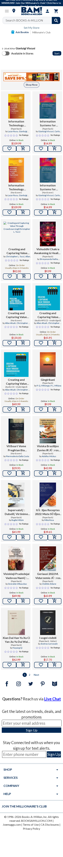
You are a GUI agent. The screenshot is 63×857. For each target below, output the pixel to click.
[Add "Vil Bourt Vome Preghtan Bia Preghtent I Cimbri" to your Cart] (23, 473)
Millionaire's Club (41, 32)
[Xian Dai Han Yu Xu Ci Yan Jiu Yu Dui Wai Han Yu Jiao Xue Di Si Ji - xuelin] (16, 622)
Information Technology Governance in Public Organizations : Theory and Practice (16, 123)
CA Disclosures (50, 824)
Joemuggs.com (12, 824)
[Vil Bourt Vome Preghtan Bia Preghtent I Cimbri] (16, 431)
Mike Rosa (49, 520)
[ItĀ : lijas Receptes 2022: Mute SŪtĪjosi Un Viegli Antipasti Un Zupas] (48, 495)
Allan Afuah (10, 323)
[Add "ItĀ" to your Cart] (54, 537)
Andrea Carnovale (49, 643)
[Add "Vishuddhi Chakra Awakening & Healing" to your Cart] (54, 276)
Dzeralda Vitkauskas (17, 583)
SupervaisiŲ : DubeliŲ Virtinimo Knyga (16, 512)
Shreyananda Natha (49, 259)
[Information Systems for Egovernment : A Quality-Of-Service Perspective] (48, 106)
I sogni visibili (47, 637)
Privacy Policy (31, 828)
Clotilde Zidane (49, 583)
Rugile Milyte (18, 520)
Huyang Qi (17, 647)
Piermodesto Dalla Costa (17, 456)
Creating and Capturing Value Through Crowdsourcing (16, 251)
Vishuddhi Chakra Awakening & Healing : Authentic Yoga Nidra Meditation (47, 251)
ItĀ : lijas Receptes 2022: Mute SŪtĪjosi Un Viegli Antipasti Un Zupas (48, 512)
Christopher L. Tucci (15, 256)
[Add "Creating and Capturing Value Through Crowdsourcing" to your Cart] (24, 276)
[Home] (31, 11)
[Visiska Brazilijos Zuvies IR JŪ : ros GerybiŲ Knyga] (48, 431)
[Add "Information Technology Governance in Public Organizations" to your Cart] (23, 149)
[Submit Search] (56, 20)
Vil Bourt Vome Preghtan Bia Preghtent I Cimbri (16, 448)
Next (36, 674)
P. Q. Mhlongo (43, 385)
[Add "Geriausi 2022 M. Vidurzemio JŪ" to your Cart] (54, 601)
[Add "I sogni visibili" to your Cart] (54, 665)
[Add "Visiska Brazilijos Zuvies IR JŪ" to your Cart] (54, 473)
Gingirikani (48, 379)
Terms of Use (31, 824)
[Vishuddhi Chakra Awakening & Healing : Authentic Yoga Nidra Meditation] (48, 234)
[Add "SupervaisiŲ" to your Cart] (23, 537)
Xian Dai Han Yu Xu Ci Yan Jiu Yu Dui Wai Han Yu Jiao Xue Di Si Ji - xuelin (16, 640)
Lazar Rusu (13, 131)
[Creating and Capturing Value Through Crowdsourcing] (17, 234)
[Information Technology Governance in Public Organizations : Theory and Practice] (16, 106)
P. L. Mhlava (56, 385)
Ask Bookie (22, 32)
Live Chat (52, 698)
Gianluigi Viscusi (46, 131)
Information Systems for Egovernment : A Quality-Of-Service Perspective (47, 123)
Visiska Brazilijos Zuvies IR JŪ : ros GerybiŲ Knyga (48, 448)
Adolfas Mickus (49, 456)
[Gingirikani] (48, 364)
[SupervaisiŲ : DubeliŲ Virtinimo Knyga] (16, 495)
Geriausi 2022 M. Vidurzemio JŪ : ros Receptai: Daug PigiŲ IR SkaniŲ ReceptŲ (47, 576)
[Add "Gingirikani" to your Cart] (54, 409)
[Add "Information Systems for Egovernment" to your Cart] (54, 149)
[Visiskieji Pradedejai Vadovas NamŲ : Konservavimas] (16, 558)
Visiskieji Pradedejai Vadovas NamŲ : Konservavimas (16, 576)
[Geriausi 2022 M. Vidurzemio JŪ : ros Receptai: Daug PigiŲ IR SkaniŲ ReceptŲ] (48, 558)
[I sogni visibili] (47, 622)
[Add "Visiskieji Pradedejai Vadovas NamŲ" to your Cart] (23, 601)
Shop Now (31, 84)
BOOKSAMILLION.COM (36, 820)
